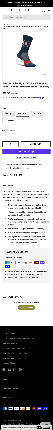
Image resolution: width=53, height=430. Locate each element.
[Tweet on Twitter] (10, 174)
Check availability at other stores (18, 168)
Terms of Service (18, 424)
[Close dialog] (51, 426)
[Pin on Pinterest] (20, 174)
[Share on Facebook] (15, 174)
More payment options (26, 157)
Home (4, 25)
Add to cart (35, 144)
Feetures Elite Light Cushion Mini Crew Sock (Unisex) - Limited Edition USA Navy (26, 27)
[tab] (7, 185)
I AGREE (39, 427)
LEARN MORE (46, 427)
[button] (49, 11)
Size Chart (12, 130)
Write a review (26, 307)
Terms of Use (6, 424)
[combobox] (26, 17)
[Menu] (4, 11)
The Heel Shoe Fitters (14, 420)
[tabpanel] (26, 217)
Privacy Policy (30, 424)
